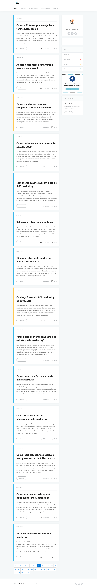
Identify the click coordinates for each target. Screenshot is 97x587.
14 (52, 566)
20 (28, 569)
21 (32, 569)
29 (15, 572)
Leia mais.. (21, 48)
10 (39, 566)
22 (35, 569)
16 (15, 569)
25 (45, 569)
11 (42, 566)
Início (15, 8)
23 (38, 569)
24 (41, 569)
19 (25, 569)
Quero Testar (56, 8)
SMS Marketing (33, 8)
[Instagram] (68, 33)
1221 (55, 48)
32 (25, 572)
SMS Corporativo (45, 8)
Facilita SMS (22, 583)
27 (51, 569)
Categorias (23, 8)
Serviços (66, 64)
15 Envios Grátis (68, 104)
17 (19, 569)
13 (48, 566)
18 (22, 569)
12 (45, 566)
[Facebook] (72, 33)
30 (19, 572)
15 (55, 566)
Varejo (65, 68)
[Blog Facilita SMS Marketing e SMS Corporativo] (16, 3)
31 (22, 572)
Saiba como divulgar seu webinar (34, 222)
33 (28, 572)
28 (54, 569)
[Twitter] (75, 33)
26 (48, 569)
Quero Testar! (68, 111)
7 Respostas (46, 48)
